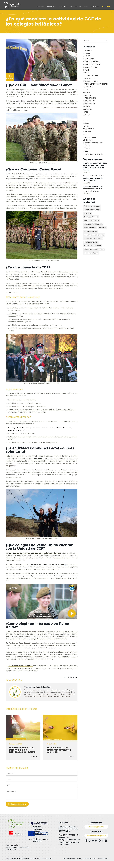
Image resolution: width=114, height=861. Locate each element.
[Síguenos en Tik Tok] (103, 840)
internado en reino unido (93, 224)
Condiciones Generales (69, 858)
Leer (33, 757)
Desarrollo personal (16, 739)
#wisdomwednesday (92, 206)
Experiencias (75, 6)
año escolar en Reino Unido (94, 249)
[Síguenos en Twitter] (93, 840)
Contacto (95, 6)
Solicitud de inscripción (95, 835)
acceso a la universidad (92, 246)
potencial (102, 228)
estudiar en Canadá (91, 253)
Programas (51, 6)
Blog (86, 6)
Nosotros (40, 6)
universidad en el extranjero (94, 235)
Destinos (63, 6)
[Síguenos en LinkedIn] (96, 840)
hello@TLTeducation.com (69, 840)
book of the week (90, 231)
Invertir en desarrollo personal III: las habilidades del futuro (22, 749)
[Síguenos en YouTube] (106, 840)
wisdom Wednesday (91, 220)
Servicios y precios (96, 827)
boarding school (90, 228)
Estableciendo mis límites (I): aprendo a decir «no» (59, 749)
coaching (87, 213)
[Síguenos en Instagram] (89, 840)
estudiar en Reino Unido (93, 238)
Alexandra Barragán (91, 217)
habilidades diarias (91, 242)
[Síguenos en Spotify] (100, 840)
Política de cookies (103, 858)
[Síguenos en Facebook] (86, 840)
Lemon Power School (92, 210)
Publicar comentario (16, 804)
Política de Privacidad (90, 858)
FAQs (35, 839)
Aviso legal (80, 858)
